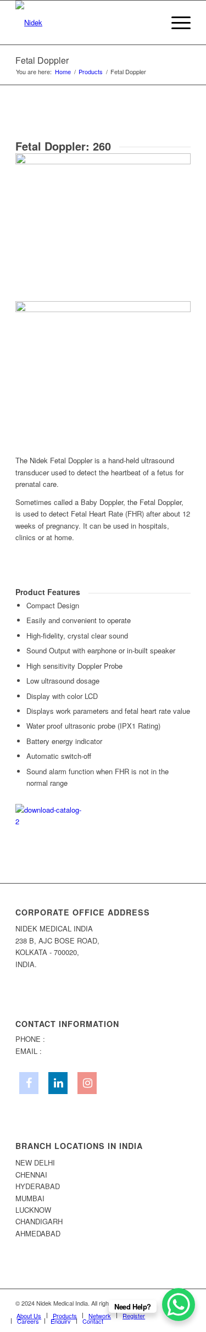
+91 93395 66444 (74, 1039)
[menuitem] (149, 23)
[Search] (149, 23)
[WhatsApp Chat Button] (178, 1304)
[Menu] (175, 23)
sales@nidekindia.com (80, 1051)
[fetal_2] (103, 302)
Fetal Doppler (42, 60)
